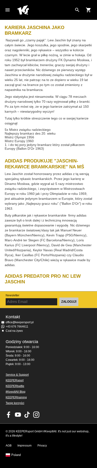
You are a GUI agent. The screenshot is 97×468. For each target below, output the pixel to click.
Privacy (42, 445)
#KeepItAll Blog (15, 391)
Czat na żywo (14, 330)
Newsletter (12, 295)
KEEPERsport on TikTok (27, 415)
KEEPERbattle (15, 386)
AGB (9, 445)
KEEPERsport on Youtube (18, 415)
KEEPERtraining (16, 397)
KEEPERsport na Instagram (36, 415)
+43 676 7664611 (17, 326)
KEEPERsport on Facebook (9, 415)
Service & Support (17, 374)
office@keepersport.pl (20, 322)
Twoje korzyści (15, 403)
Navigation (7, 10)
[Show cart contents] (88, 10)
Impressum (24, 445)
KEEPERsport (15, 380)
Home (45, 10)
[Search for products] (77, 10)
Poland (16, 455)
